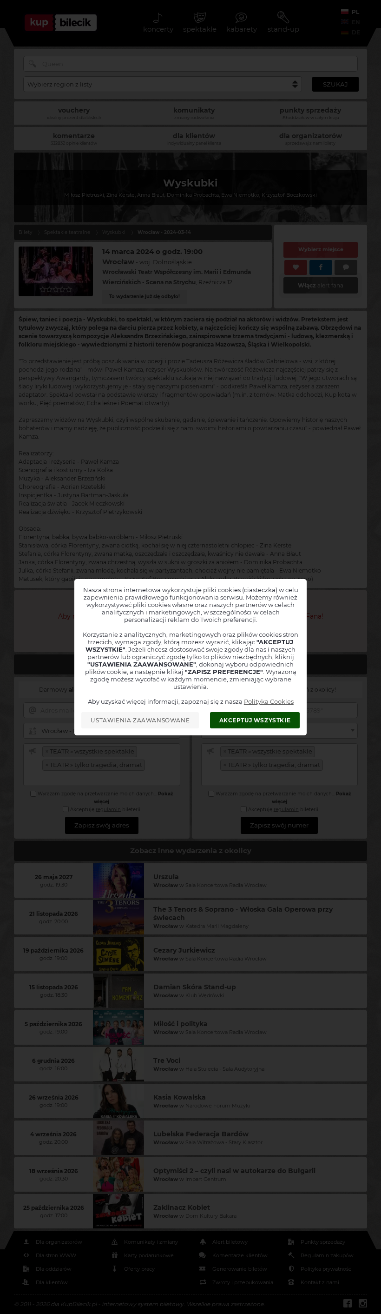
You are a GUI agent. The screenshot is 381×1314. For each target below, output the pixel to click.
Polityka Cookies (269, 701)
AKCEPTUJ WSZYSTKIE (255, 720)
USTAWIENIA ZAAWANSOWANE (140, 720)
